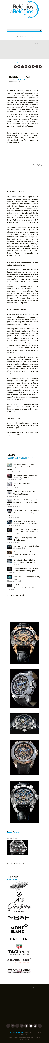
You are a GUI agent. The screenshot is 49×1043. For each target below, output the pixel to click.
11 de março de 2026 (14, 564)
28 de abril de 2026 (13, 534)
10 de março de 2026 (14, 573)
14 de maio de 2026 (13, 496)
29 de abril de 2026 (13, 525)
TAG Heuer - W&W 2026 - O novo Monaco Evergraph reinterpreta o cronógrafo (23, 513)
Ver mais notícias (15, 864)
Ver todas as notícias (17, 595)
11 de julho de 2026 (13, 471)
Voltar (17, 62)
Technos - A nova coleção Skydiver (26, 546)
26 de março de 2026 (20, 548)
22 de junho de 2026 (14, 479)
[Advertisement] (24, 53)
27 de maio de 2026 (13, 488)
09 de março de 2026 (14, 581)
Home (8, 62)
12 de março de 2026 (14, 556)
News (14, 62)
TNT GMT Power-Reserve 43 (16, 853)
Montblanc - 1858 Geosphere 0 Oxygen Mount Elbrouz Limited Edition (22, 502)
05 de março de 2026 (14, 589)
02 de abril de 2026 (13, 542)
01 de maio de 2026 (13, 507)
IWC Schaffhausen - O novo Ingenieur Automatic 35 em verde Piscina (22, 467)
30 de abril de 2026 (13, 517)
